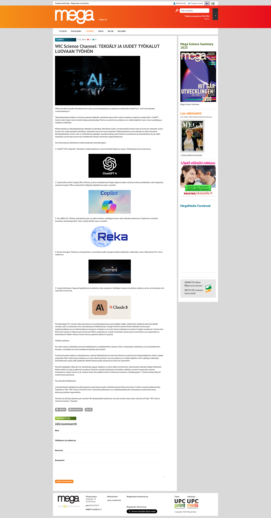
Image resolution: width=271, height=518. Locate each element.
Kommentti (60, 460)
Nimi (57, 430)
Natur (110, 31)
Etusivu (63, 31)
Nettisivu (59, 450)
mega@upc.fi (93, 509)
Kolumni (122, 31)
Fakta (100, 31)
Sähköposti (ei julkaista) (65, 440)
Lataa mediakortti (114, 500)
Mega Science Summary (189, 104)
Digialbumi (76, 31)
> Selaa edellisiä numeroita (191, 155)
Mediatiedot (112, 497)
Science (90, 31)
